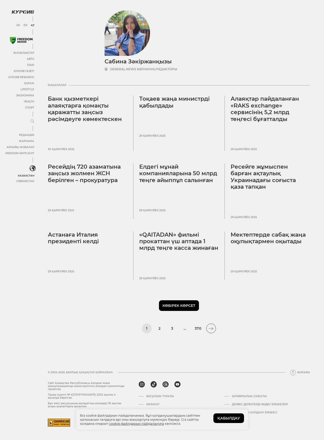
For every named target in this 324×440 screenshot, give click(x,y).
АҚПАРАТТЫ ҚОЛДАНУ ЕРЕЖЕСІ (254, 412)
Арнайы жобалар (20, 147)
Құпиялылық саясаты (249, 396)
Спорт (29, 107)
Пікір (30, 65)
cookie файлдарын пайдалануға (136, 423)
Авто (30, 59)
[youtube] (177, 384)
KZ (32, 25)
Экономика (25, 95)
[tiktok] (154, 384)
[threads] (166, 384)
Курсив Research (21, 77)
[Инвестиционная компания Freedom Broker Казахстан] (21, 40)
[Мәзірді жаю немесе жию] (32, 121)
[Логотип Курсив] (22, 12)
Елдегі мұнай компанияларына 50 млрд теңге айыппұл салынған (178, 173)
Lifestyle (27, 89)
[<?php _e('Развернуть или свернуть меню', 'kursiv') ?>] (33, 168)
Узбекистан (25, 181)
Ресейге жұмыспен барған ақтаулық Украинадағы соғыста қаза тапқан (263, 176)
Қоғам (29, 83)
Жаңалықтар (23, 53)
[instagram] (142, 384)
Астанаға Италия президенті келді (73, 238)
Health (29, 101)
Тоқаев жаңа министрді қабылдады (174, 102)
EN (25, 25)
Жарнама (26, 141)
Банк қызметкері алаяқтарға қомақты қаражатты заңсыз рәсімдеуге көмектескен (85, 108)
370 (198, 328)
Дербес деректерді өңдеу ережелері (260, 404)
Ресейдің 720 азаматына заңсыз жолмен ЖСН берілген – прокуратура (84, 173)
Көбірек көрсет (179, 305)
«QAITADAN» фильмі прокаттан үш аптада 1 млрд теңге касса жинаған (178, 241)
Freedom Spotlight (19, 153)
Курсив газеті (24, 71)
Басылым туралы (160, 396)
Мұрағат (152, 404)
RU (18, 25)
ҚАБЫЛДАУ (228, 418)
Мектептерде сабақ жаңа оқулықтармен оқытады (268, 238)
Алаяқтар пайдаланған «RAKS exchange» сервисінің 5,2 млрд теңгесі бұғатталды (265, 108)
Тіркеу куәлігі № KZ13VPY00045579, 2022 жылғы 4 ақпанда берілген (82, 396)
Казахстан (26, 175)
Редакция (26, 135)
